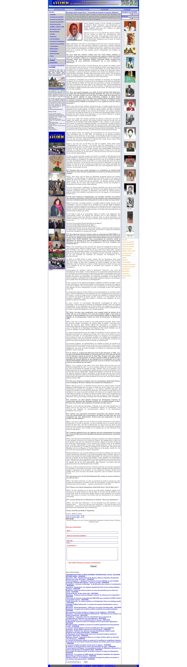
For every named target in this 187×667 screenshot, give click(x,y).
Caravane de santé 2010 (57, 19)
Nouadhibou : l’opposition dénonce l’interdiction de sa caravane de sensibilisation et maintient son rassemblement (88, 617)
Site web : (70, 540)
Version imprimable (90, 520)
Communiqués (54, 46)
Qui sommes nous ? (55, 29)
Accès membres (77, 666)
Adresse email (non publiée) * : (77, 535)
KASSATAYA (53, 62)
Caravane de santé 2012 (57, 22)
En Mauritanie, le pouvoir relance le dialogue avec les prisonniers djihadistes (91, 621)
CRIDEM (52, 60)
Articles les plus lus (55, 24)
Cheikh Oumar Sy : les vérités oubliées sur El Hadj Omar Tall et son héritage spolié (93, 601)
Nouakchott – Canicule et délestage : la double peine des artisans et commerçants (93, 584)
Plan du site (87, 666)
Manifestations (54, 48)
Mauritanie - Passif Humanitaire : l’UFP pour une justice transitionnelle (89, 607)
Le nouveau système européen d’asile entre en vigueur (84, 645)
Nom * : (69, 530)
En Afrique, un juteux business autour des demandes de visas (86, 646)
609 (86, 662)
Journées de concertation (57, 44)
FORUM (127, 10)
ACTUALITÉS (59, 10)
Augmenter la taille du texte (105, 520)
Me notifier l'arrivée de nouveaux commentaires (85, 562)
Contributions (53, 51)
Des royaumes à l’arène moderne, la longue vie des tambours (86, 612)
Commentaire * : (72, 545)
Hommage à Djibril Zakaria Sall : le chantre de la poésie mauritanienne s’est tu (92, 604)
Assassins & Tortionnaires (57, 41)
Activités (52, 34)
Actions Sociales (54, 53)
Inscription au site (97, 666)
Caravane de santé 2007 (57, 17)
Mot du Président (54, 31)
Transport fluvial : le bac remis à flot (78, 593)
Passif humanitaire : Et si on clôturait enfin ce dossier (84, 620)
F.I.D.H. (52, 56)
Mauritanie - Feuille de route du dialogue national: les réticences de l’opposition (93, 595)
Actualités (53, 14)
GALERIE (104, 10)
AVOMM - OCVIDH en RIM (57, 27)
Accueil (69, 520)
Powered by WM (110, 666)
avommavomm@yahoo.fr (56, 109)
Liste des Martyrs (55, 39)
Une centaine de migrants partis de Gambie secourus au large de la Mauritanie (92, 651)
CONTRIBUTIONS (82, 10)
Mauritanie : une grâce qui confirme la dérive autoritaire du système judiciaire (91, 609)
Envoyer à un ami (77, 520)
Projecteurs (53, 36)
